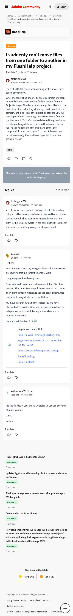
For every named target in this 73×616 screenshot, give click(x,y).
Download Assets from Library (22, 513)
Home (10, 15)
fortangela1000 (18, 78)
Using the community (16, 600)
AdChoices (57, 611)
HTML (10, 150)
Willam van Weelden (22, 390)
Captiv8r (15, 253)
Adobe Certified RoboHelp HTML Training (38, 350)
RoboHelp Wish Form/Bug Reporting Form (39, 334)
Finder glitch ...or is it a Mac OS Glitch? (25, 456)
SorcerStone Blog (26, 356)
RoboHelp (43, 15)
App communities (25, 15)
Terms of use (34, 600)
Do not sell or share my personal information (27, 611)
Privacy (46, 600)
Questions (57, 15)
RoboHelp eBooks (26, 361)
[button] (6, 7)
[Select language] (50, 7)
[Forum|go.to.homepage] (26, 7)
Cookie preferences (15, 606)
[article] (36, 221)
